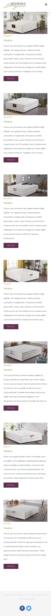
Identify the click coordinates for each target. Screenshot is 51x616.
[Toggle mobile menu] (46, 4)
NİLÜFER (8, 198)
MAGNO (31, 599)
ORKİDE (7, 36)
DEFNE (7, 524)
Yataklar (8, 40)
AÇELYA (7, 447)
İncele (11, 78)
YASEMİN (8, 117)
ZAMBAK (8, 365)
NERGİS (7, 284)
